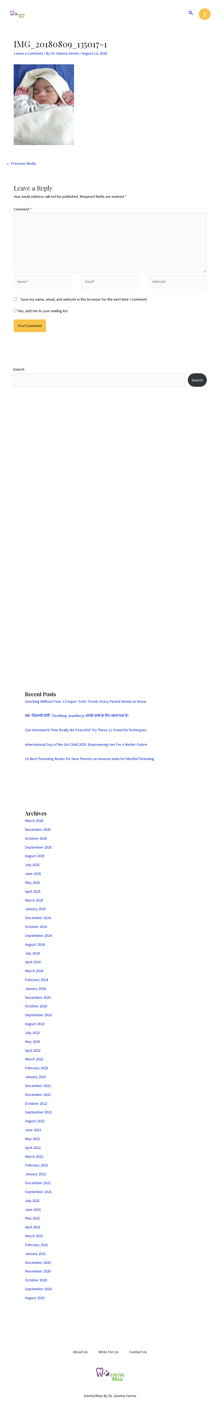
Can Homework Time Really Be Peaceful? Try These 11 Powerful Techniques (86, 729)
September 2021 (38, 1191)
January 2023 (35, 1076)
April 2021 (33, 1227)
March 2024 (34, 970)
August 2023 (35, 1023)
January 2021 (35, 1253)
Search (18, 369)
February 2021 (36, 1244)
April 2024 (33, 961)
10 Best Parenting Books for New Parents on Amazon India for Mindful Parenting (89, 758)
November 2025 (38, 829)
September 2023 (38, 1014)
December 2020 (38, 1262)
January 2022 (35, 1174)
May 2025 (32, 882)
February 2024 (36, 979)
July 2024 (32, 953)
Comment (23, 209)
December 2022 (38, 1085)
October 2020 (36, 1280)
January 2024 (35, 988)
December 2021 (38, 1182)
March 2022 (34, 1156)
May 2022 (32, 1138)
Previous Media (21, 163)
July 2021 (32, 1200)
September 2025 (38, 847)
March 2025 (34, 900)
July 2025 (32, 864)
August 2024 (35, 944)
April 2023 (33, 1050)
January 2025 (35, 908)
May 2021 (32, 1218)
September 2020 (38, 1288)
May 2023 (32, 1041)
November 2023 (38, 997)
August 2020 (35, 1297)
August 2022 (35, 1121)
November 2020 (38, 1271)
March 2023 (34, 1059)
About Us (80, 1351)
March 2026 (34, 820)
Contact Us (138, 1351)
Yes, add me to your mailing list (42, 310)
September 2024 (38, 935)
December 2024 (38, 917)
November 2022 (38, 1094)
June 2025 (33, 873)
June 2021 (33, 1209)
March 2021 (34, 1235)
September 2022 (38, 1112)
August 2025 (35, 855)
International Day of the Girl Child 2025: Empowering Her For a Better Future (86, 744)
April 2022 (33, 1147)
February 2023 (36, 1068)
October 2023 (36, 1006)
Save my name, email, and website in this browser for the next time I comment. (84, 299)
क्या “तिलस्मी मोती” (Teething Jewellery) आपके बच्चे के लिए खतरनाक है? (77, 715)
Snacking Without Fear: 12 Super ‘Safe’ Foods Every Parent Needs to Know (85, 701)
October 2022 (36, 1103)
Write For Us (108, 1351)
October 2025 (36, 838)
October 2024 (36, 926)
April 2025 (33, 891)
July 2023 (32, 1032)
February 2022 (36, 1165)
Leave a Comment (28, 53)
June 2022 (33, 1129)
